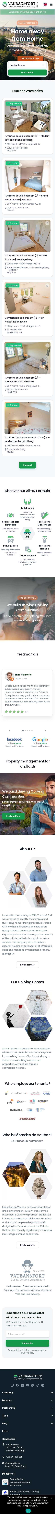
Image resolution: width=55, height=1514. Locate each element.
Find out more (26, 597)
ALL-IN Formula (26, 23)
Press (5, 1431)
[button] (23, 731)
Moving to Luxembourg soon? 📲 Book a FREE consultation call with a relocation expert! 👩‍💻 (27, 11)
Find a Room (27, 72)
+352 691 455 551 (14, 1456)
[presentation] (9, 731)
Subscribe (27, 1343)
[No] (51, 1498)
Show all (27, 465)
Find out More (13, 816)
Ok (28, 1511)
